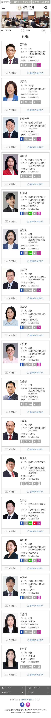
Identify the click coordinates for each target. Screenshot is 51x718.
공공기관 (31, 693)
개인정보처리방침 (26, 700)
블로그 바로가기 (30, 65)
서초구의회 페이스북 (22, 704)
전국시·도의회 (6, 688)
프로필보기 (13, 73)
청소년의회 (28, 2)
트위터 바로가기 (26, 65)
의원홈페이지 (16, 2)
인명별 (28, 30)
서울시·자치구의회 (34, 688)
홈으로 (2, 30)
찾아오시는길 (14, 700)
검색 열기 (46, 7)
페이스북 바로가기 (22, 65)
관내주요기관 (6, 693)
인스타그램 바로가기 (39, 65)
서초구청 (46, 2)
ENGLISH (37, 2)
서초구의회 (6, 2)
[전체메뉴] (3, 8)
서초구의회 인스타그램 (28, 704)
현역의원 (8, 30)
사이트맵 (37, 700)
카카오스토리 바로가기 (35, 65)
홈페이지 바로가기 (36, 73)
